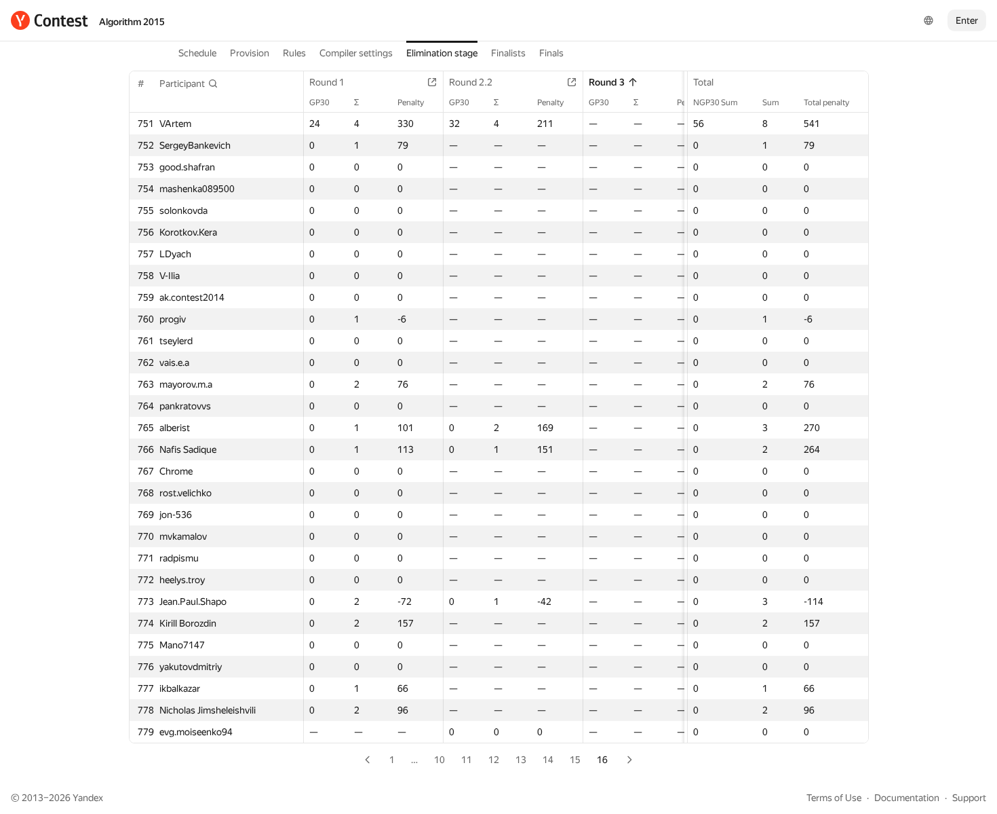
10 (439, 759)
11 (466, 759)
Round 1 (327, 82)
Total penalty (826, 102)
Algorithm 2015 (132, 21)
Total (703, 82)
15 (575, 759)
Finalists (508, 53)
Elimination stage (441, 53)
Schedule (197, 53)
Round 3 (607, 82)
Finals (551, 53)
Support (969, 797)
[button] (188, 83)
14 (548, 759)
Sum (770, 102)
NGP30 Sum (715, 102)
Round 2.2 (470, 82)
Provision (249, 53)
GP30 (319, 102)
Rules (294, 53)
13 (520, 759)
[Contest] (49, 20)
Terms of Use (833, 797)
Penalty (410, 102)
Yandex (88, 797)
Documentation (906, 797)
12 (493, 759)
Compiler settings (356, 53)
